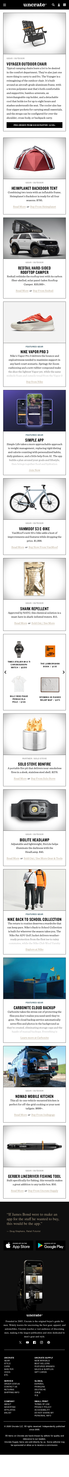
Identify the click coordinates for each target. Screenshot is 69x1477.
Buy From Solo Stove (43, 778)
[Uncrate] (34, 5)
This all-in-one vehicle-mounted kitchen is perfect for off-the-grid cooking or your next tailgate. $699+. (34, 1104)
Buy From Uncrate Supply (43, 1190)
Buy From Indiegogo (43, 1114)
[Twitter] (20, 1342)
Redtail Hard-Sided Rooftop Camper (34, 270)
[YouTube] (27, 1342)
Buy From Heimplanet (43, 206)
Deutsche (40, 1389)
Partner (27, 758)
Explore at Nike (34, 949)
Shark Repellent (34, 608)
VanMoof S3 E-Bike (34, 528)
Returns (9, 1389)
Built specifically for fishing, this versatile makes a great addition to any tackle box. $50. (34, 1182)
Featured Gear (34, 346)
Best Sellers (42, 1363)
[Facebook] (34, 1342)
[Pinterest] (48, 1342)
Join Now (34, 470)
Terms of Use (42, 1404)
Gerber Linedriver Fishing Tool (34, 1176)
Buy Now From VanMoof (43, 547)
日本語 (37, 1392)
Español (39, 1383)
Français (39, 1386)
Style (7, 1363)
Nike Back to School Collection (35, 919)
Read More (19, 206)
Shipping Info (11, 1392)
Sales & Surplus (44, 1369)
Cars (7, 1366)
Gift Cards (40, 1372)
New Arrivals (42, 1360)
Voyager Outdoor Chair (27, 64)
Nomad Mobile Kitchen (34, 1096)
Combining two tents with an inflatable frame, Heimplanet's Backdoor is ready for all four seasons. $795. (34, 196)
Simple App (34, 440)
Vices (7, 1372)
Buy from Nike (34, 381)
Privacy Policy (43, 1406)
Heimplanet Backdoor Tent (35, 188)
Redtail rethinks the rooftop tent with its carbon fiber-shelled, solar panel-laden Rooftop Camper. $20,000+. (34, 280)
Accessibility (42, 1409)
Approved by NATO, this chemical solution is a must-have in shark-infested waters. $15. (34, 614)
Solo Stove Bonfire (34, 764)
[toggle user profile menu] (59, 5)
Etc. (6, 1374)
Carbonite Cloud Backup (35, 1007)
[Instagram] (41, 1342)
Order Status (12, 1383)
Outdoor (19, 58)
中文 (36, 1395)
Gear (10, 58)
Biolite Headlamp (34, 840)
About (7, 1404)
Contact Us (10, 1386)
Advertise (10, 1406)
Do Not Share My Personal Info (44, 1414)
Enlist (7, 1412)
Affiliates (9, 1409)
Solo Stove (40, 758)
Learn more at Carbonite (34, 1037)
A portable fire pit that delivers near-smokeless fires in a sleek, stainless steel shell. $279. (34, 770)
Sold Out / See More (43, 623)
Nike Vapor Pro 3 (34, 351)
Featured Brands (44, 1366)
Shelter (9, 1369)
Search (53, 4)
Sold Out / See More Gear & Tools (43, 858)
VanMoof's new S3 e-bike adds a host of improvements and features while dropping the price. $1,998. (34, 536)
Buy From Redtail (43, 290)
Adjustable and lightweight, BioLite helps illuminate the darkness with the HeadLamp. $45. (34, 847)
